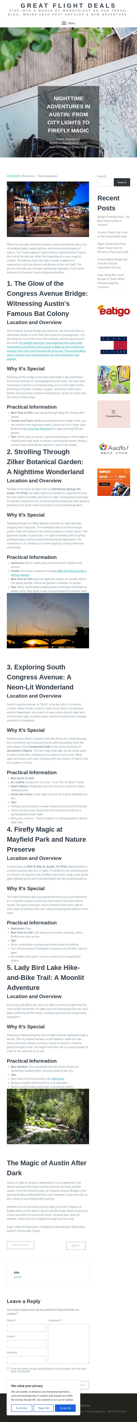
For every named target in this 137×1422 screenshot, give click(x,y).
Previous (20, 1245)
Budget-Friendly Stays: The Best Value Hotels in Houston (113, 220)
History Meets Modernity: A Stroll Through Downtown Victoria (112, 263)
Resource (28, 176)
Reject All (44, 1408)
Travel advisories (47, 176)
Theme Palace (116, 1411)
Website (12, 1352)
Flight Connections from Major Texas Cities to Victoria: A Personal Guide (112, 248)
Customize (21, 1408)
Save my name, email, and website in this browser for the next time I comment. (48, 1370)
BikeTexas (58, 1078)
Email (11, 1336)
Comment (55, 1320)
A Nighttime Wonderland (55, 1226)
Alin (16, 1272)
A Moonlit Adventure (26, 1226)
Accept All (65, 1408)
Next (76, 1245)
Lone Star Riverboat (40, 428)
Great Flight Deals (69, 5)
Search (101, 176)
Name (11, 1320)
